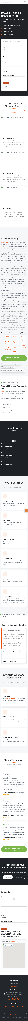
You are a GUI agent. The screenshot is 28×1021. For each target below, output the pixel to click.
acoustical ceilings (5, 324)
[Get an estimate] (26, 510)
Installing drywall (5, 242)
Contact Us (7, 1006)
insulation (19, 327)
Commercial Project (7, 455)
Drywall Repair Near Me (23, 345)
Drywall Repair (7, 208)
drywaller (17, 216)
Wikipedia (13, 941)
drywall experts (13, 634)
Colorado (8, 1017)
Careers (22, 1006)
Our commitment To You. (9, 661)
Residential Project (6, 446)
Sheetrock (15, 351)
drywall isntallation (9, 265)
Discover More (19, 877)
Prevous (12, 1014)
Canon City (14, 1017)
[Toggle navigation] (25, 2)
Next (16, 1014)
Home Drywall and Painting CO (9, 2)
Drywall (3, 19)
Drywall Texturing (8, 173)
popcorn (9, 181)
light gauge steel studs (15, 315)
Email (6, 63)
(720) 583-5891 (14, 986)
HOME (2, 1017)
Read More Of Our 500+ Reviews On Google (14, 849)
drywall (16, 176)
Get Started (8, 877)
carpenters (14, 313)
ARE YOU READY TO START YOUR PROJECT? (11, 358)
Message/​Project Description (8, 75)
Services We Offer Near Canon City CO (13, 652)
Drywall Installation (8, 138)
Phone (6, 56)
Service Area (15, 1006)
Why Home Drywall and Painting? (11, 630)
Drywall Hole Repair (23, 338)
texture (9, 643)
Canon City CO (7, 656)
